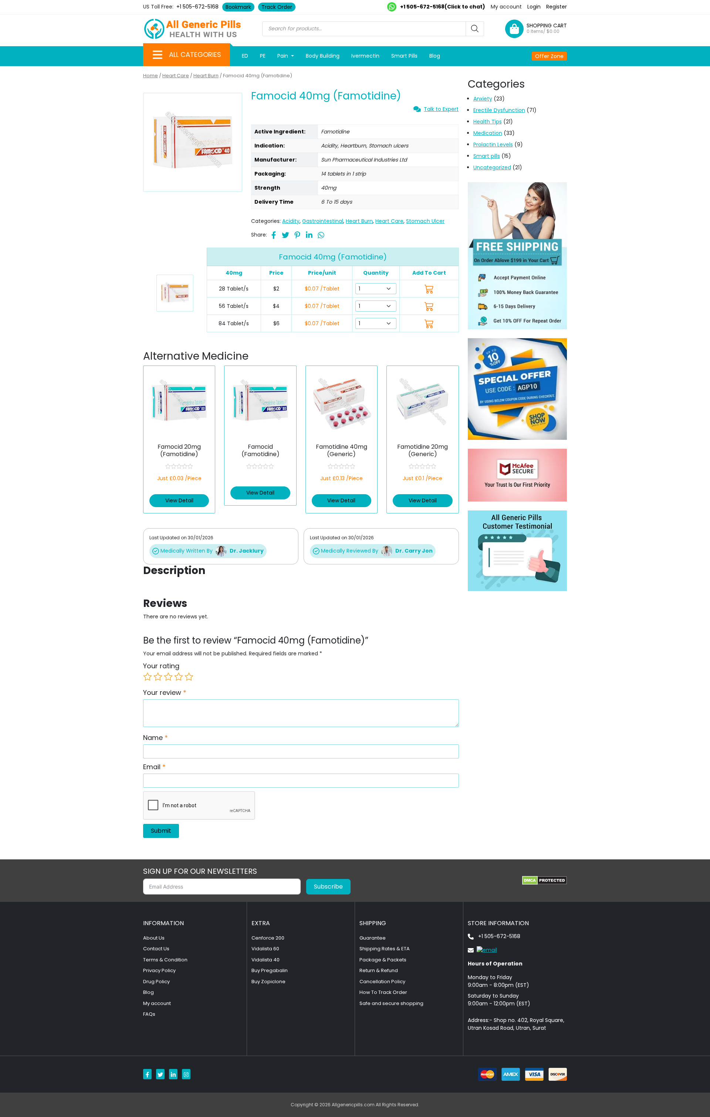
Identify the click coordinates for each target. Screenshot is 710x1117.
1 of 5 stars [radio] (147, 676)
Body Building (322, 56)
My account (506, 6)
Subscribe (328, 886)
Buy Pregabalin (269, 970)
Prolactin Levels (493, 144)
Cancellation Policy (382, 981)
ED (245, 56)
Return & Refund (378, 970)
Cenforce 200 (267, 937)
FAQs (149, 1014)
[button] (157, 54)
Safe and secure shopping (391, 1003)
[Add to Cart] (429, 289)
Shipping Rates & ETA (384, 948)
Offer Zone (549, 56)
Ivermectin (365, 56)
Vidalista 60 (265, 948)
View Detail (179, 500)
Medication (487, 133)
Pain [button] (283, 56)
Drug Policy (156, 981)
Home (150, 75)
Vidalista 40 (265, 959)
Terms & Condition (165, 959)
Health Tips (487, 121)
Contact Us (156, 948)
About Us (154, 937)
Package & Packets (382, 959)
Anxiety (482, 98)
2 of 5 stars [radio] (157, 676)
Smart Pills (404, 56)
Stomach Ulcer (425, 221)
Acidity (291, 221)
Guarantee (372, 937)
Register (556, 6)
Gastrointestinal (322, 221)
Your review (164, 692)
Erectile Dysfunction (499, 110)
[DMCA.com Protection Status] (544, 880)
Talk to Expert (441, 109)
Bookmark (238, 7)
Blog (434, 56)
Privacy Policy (159, 970)
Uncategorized (492, 167)
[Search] (475, 28)
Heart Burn (206, 75)
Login (534, 6)
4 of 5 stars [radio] (178, 676)
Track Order (276, 7)
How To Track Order (383, 992)
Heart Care (175, 75)
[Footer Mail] (482, 950)
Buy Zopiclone (268, 981)
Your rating (161, 665)
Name (155, 737)
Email (154, 766)
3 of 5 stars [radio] (168, 676)
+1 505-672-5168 (197, 6)
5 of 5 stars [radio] (189, 676)
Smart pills (486, 156)
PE (263, 56)
